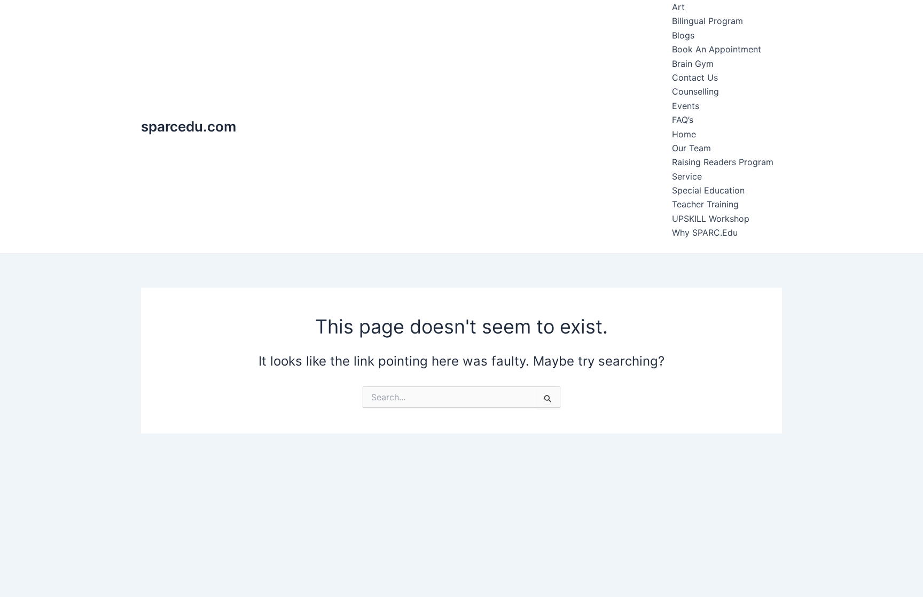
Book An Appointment (716, 49)
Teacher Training (705, 204)
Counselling (695, 91)
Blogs (683, 35)
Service (687, 176)
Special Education (708, 190)
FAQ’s (682, 119)
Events (685, 105)
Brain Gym (693, 63)
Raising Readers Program (722, 162)
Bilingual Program (707, 20)
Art (678, 7)
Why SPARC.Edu (705, 232)
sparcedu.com (188, 126)
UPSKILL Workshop (710, 218)
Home (684, 134)
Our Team (691, 148)
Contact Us (695, 77)
